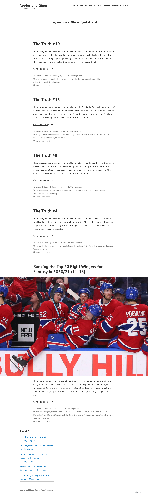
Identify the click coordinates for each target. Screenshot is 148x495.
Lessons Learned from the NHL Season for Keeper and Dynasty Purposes (34, 458)
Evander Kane (41, 79)
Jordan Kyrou (90, 79)
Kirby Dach (88, 246)
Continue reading (41, 69)
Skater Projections (112, 5)
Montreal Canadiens (55, 415)
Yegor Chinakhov (40, 249)
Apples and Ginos (34, 5)
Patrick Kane (86, 190)
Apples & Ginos (42, 75)
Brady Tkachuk (41, 134)
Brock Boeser (56, 412)
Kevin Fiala (78, 246)
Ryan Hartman (54, 82)
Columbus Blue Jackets (72, 412)
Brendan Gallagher (43, 412)
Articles (83, 5)
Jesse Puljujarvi (67, 246)
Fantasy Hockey (54, 79)
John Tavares (79, 79)
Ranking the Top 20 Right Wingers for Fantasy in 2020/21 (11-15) (68, 269)
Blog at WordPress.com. (44, 490)
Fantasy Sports (67, 79)
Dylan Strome (77, 134)
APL (100, 5)
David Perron (66, 134)
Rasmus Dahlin (98, 190)
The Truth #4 (45, 211)
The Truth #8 (45, 155)
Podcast (93, 5)
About (125, 5)
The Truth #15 (46, 99)
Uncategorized (76, 75)
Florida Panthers (39, 415)
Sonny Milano (38, 193)
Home (75, 5)
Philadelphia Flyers (91, 415)
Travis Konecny (51, 193)
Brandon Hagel (54, 134)
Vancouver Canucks (41, 418)
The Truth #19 (46, 44)
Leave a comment (43, 85)
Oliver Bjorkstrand (40, 82)
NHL (97, 79)
